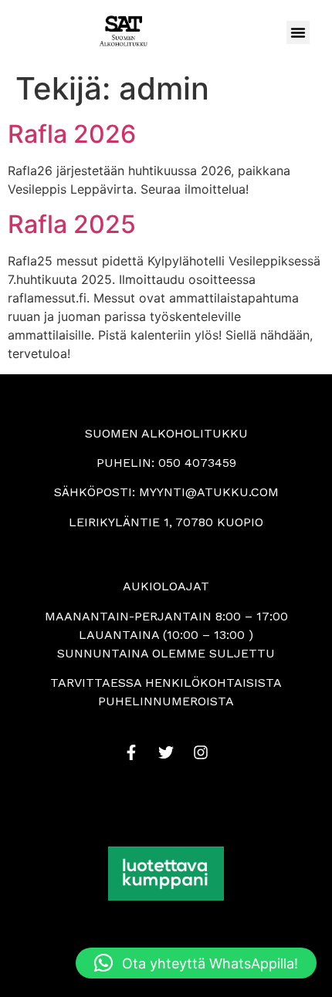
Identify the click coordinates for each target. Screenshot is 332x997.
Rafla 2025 (72, 224)
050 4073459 (197, 462)
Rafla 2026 (72, 134)
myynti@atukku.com (209, 492)
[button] (298, 32)
